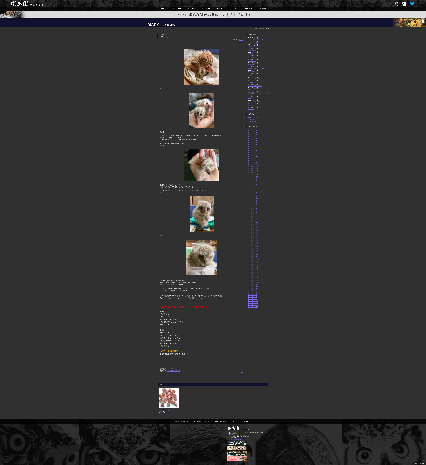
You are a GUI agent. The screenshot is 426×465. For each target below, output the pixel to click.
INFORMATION (177, 9)
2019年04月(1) (252, 140)
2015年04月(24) (253, 234)
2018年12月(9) (252, 148)
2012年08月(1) (252, 297)
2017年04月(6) (252, 188)
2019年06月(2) (252, 136)
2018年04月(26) (253, 164)
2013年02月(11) (253, 284)
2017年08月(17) (253, 180)
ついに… (251, 109)
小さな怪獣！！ (253, 57)
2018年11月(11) (253, 150)
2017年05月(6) (252, 186)
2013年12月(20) (253, 266)
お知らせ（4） (252, 121)
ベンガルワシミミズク (255, 78)
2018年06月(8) (252, 160)
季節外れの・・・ (253, 53)
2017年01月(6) (252, 194)
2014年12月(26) (253, 242)
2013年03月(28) (253, 282)
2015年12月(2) (252, 218)
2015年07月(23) (253, 228)
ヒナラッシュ (252, 61)
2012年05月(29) (253, 303)
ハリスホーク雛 (253, 43)
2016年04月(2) (252, 210)
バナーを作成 (260, 458)
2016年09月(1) (252, 202)
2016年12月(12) (253, 196)
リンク (235, 421)
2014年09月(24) (253, 248)
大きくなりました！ (254, 82)
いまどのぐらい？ (173, 369)
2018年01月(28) (253, 170)
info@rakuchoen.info (234, 439)
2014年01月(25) (253, 264)
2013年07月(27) (253, 274)
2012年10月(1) (252, 292)
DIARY (234, 9)
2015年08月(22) (253, 226)
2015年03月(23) (253, 236)
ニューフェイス (253, 75)
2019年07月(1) (252, 134)
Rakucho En (252, 458)
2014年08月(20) (253, 250)
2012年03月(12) (253, 307)
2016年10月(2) (252, 200)
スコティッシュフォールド (256, 68)
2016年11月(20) (253, 198)
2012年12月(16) (253, 288)
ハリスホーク (252, 50)
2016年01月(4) (252, 216)
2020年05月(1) (252, 130)
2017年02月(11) (253, 192)
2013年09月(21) (253, 270)
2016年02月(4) (252, 214)
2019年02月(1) (252, 144)
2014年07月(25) (253, 252)
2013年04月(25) (253, 280)
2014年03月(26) (253, 260)
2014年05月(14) (253, 256)
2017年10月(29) (253, 176)
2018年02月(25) (253, 168)
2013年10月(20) (253, 268)
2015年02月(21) (253, 238)
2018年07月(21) (253, 158)
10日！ (250, 98)
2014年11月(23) (253, 244)
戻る (241, 373)
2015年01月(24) (253, 240)
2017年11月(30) (253, 174)
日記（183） (252, 119)
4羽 (249, 89)
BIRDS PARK (206, 9)
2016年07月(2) (252, 204)
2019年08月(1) (252, 132)
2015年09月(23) (253, 224)
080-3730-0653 (232, 438)
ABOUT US (191, 9)
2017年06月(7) (252, 184)
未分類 (241, 40)
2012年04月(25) (253, 305)
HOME (163, 9)
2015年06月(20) (253, 230)
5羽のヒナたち (252, 71)
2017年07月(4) (252, 182)
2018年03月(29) (253, 166)
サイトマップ (247, 421)
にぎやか (251, 64)
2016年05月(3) (252, 208)
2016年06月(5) (252, 206)
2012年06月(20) (253, 301)
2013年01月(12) (253, 286)
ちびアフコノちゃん (173, 371)
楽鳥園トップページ (181, 421)
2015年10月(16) (253, 222)
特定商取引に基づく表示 (201, 421)
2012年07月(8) (252, 299)
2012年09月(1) (252, 295)
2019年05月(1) (252, 138)
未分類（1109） (253, 117)
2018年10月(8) (252, 152)
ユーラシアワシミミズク (255, 39)
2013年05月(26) (253, 278)
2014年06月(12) (253, 254)
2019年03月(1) (252, 142)
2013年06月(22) (253, 276)
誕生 (249, 105)
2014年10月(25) (253, 246)
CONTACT (248, 9)
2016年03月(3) (252, 212)
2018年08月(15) (253, 156)
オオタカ (251, 46)
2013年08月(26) (253, 272)
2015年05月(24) (253, 232)
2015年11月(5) (252, 220)
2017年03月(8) (252, 190)
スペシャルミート (164, 410)
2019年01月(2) (252, 146)
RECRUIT (263, 9)
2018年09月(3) (252, 154)
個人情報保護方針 (221, 421)
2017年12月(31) (253, 172)
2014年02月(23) (253, 262)
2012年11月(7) (252, 290)
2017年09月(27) (253, 178)
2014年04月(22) (253, 258)
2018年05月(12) (253, 162)
